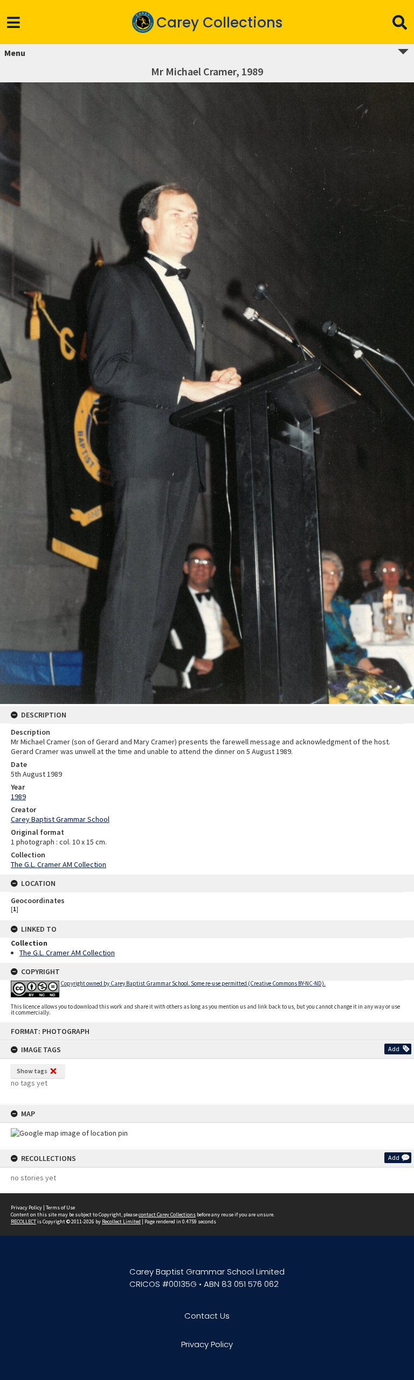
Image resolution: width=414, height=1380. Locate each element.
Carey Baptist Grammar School (60, 819)
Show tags (32, 1071)
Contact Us (207, 1315)
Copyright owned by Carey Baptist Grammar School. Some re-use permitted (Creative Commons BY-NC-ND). (193, 983)
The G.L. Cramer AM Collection (58, 864)
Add (393, 1049)
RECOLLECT (23, 1221)
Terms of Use (60, 1207)
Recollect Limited (121, 1221)
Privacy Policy (26, 1207)
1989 (18, 796)
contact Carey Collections (167, 1214)
